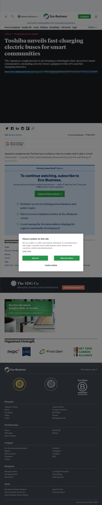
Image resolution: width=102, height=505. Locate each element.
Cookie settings (51, 265)
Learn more (26, 251)
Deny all (35, 258)
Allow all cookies (66, 258)
